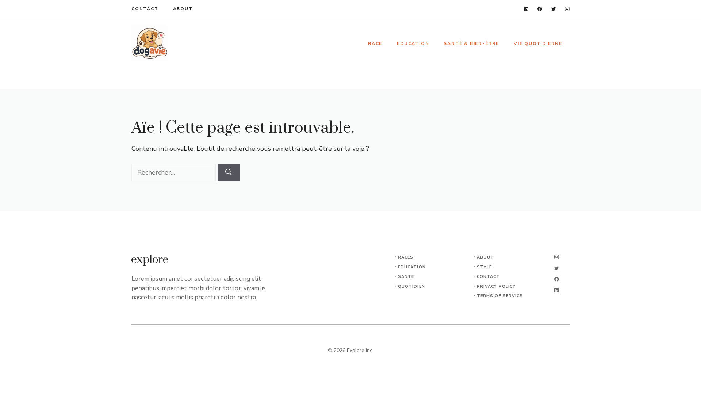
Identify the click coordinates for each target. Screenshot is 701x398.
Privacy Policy (496, 286)
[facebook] (539, 9)
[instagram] (567, 9)
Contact (144, 9)
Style (484, 267)
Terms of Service (499, 296)
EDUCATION (412, 267)
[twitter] (553, 9)
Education (413, 43)
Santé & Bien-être (471, 43)
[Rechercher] (229, 172)
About (183, 9)
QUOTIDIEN (411, 286)
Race (375, 43)
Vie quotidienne (538, 43)
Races (406, 257)
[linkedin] (526, 9)
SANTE (406, 276)
